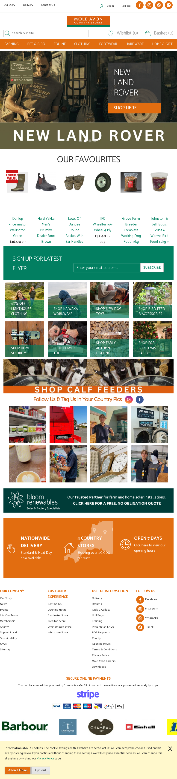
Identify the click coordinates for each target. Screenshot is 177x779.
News (3, 604)
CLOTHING (82, 44)
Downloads (99, 666)
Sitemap (5, 649)
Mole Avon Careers (103, 661)
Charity (4, 626)
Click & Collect (101, 609)
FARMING (11, 44)
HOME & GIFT (162, 44)
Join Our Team (9, 615)
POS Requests (101, 632)
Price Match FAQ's (103, 626)
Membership (7, 621)
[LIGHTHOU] (40, 727)
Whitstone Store (58, 632)
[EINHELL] (113, 727)
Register (126, 5)
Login (110, 5)
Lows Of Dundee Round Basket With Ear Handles (74, 230)
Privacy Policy (100, 655)
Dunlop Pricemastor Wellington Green (18, 227)
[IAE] (157, 727)
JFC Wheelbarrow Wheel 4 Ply (102, 224)
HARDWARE (135, 44)
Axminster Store (58, 615)
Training (97, 621)
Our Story (9, 5)
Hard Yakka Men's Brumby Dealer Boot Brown (46, 230)
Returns (97, 604)
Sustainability (8, 638)
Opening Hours (57, 609)
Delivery (28, 5)
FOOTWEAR (108, 44)
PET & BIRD (36, 44)
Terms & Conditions (104, 649)
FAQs (3, 643)
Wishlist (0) (127, 33)
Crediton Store (57, 621)
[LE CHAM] (73, 727)
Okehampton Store (59, 626)
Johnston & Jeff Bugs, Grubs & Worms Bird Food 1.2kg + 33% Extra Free (159, 236)
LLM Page (98, 615)
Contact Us (48, 5)
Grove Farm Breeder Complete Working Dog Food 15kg (131, 230)
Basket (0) (164, 33)
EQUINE (60, 44)
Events (4, 609)
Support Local (8, 632)
